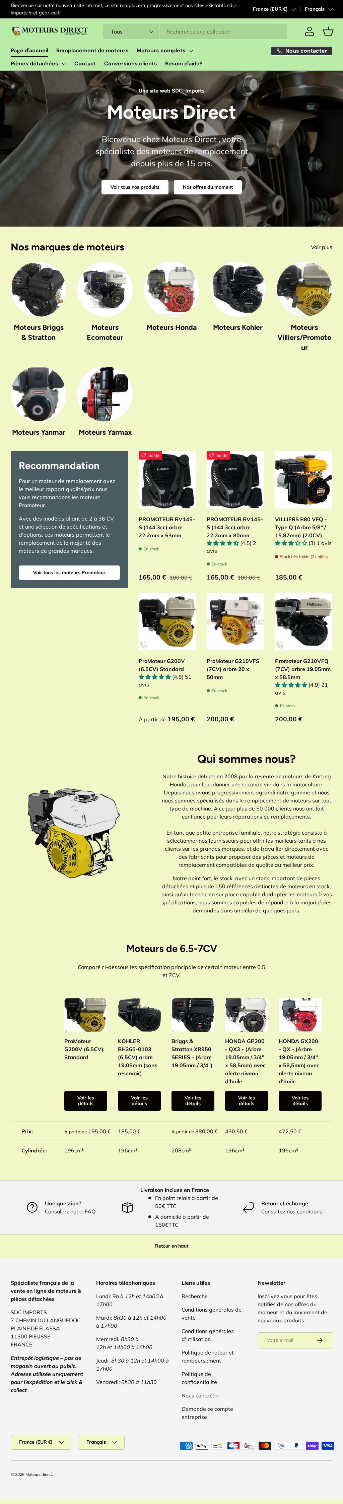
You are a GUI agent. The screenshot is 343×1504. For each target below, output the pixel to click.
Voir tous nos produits (135, 187)
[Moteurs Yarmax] (104, 393)
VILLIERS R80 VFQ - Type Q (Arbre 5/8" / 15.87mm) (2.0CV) (301, 527)
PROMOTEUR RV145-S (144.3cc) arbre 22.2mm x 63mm (167, 527)
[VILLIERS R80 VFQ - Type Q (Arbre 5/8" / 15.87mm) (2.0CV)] (303, 479)
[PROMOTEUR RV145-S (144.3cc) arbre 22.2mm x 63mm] (167, 479)
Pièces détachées (34, 63)
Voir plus (321, 247)
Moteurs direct (38, 1474)
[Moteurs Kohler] (237, 289)
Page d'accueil (29, 50)
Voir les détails (85, 1100)
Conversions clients (130, 63)
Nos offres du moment (208, 187)
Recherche (195, 1296)
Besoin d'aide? (184, 63)
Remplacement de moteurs (92, 50)
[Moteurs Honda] (171, 289)
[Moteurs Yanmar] (38, 393)
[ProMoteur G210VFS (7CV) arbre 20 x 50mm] (235, 621)
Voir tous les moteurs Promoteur (69, 572)
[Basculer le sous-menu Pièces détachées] (64, 64)
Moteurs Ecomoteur (105, 332)
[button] (328, 31)
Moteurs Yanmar (38, 432)
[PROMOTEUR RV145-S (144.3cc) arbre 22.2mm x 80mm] (235, 479)
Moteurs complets (161, 50)
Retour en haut (171, 1246)
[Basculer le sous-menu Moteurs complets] (191, 51)
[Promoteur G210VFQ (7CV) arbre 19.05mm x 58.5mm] (303, 621)
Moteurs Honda (171, 327)
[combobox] (195, 31)
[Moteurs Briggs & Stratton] (38, 289)
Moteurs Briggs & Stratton (39, 332)
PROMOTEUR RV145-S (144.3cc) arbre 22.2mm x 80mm (235, 527)
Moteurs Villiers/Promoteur (304, 337)
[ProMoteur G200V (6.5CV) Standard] (167, 621)
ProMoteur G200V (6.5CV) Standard (162, 665)
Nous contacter (200, 1395)
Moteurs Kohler (238, 327)
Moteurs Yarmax (105, 432)
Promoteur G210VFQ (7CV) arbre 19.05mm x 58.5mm (303, 669)
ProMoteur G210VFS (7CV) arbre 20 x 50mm (233, 669)
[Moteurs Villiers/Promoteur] (304, 289)
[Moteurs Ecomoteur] (104, 289)
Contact (85, 63)
